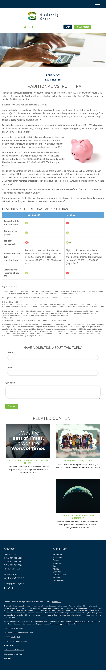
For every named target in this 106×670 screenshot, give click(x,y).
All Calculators (59, 580)
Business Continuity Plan (13, 654)
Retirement (58, 554)
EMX (68, 27)
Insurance (57, 563)
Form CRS (7, 658)
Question (10, 382)
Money (56, 569)
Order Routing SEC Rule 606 (14, 650)
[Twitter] (25, 27)
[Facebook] (32, 27)
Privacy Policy (9, 645)
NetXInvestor (82, 27)
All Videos (57, 577)
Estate (56, 560)
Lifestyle (57, 572)
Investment (58, 557)
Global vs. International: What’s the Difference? (78, 516)
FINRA (13, 637)
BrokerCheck (56, 602)
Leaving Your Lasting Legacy (78, 460)
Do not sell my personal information (63, 624)
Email (10, 367)
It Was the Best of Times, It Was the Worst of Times (28, 461)
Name (10, 352)
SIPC (18, 637)
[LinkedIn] (29, 27)
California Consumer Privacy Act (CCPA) (78, 622)
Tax (54, 566)
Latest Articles (59, 575)
